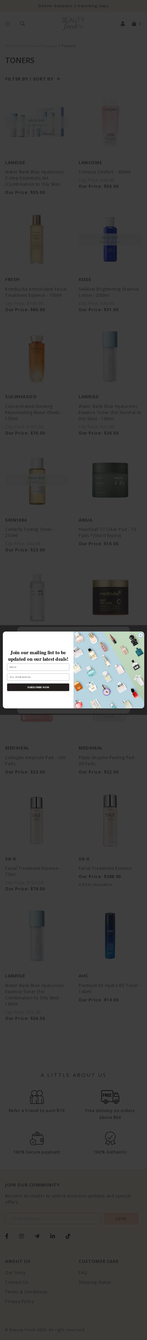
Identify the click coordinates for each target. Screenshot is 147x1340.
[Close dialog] (140, 635)
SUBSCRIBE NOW (38, 687)
